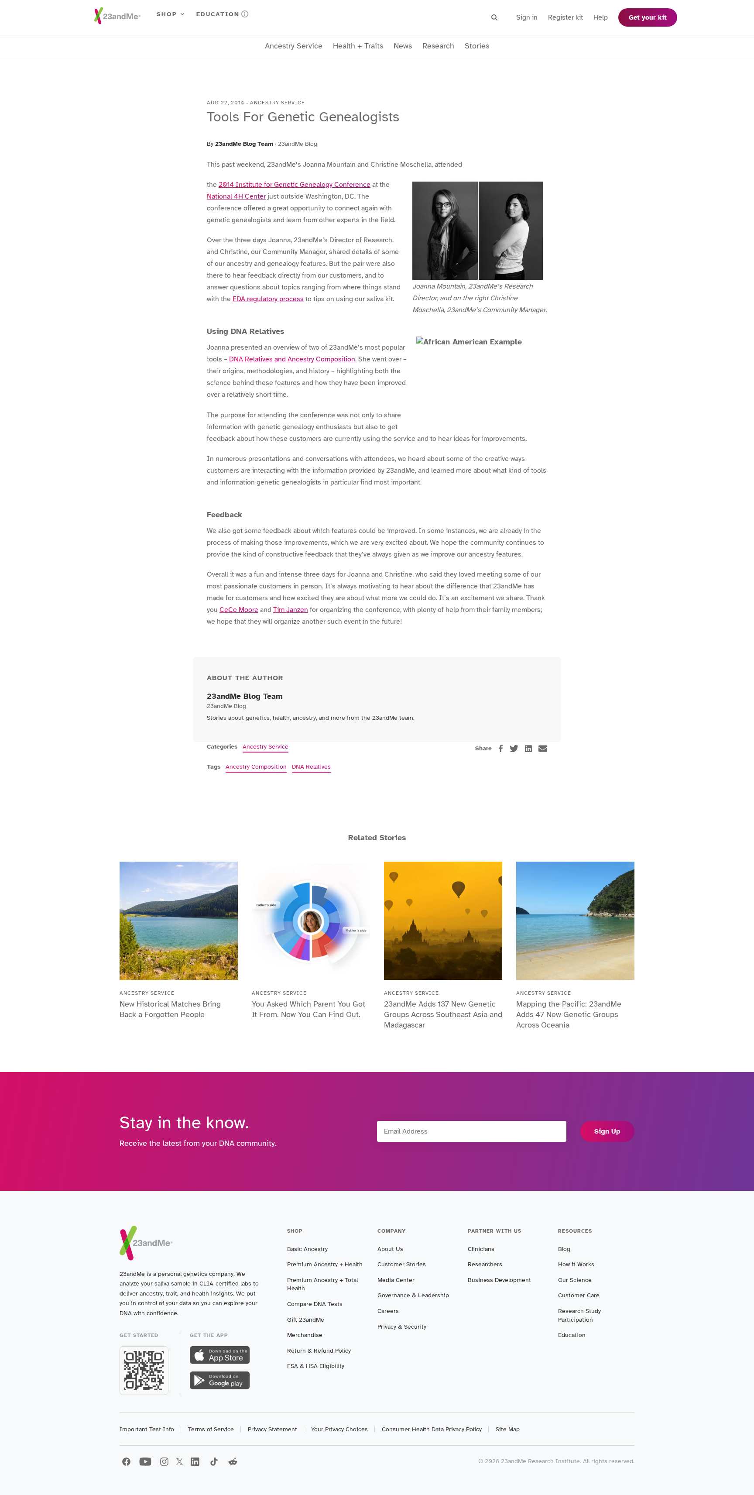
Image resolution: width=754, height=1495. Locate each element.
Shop (167, 14)
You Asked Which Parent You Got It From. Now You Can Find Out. (308, 1009)
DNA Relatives (311, 766)
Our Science (575, 1280)
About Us (390, 1249)
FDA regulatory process (268, 299)
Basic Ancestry (307, 1249)
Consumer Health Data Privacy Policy (432, 1429)
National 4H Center (236, 196)
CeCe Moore (238, 609)
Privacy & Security (401, 1326)
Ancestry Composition (256, 766)
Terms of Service (211, 1429)
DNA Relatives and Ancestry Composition (292, 359)
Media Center (396, 1280)
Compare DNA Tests (315, 1304)
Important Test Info (147, 1429)
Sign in (527, 17)
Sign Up (607, 1131)
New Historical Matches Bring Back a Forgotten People (170, 1009)
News (403, 46)
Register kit (565, 17)
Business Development (499, 1280)
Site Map (508, 1429)
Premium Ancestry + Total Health (322, 1284)
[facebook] (500, 748)
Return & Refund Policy (319, 1350)
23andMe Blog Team (244, 144)
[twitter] (514, 748)
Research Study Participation (579, 1315)
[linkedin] (528, 749)
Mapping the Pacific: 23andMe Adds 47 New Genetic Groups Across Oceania (568, 1014)
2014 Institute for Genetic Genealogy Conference (294, 184)
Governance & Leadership (413, 1295)
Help (600, 17)
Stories (477, 46)
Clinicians (481, 1249)
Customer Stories (401, 1264)
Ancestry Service (293, 46)
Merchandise (304, 1335)
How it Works (576, 1264)
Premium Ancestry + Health (325, 1264)
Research (438, 46)
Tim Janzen (290, 609)
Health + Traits (358, 46)
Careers (388, 1311)
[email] (542, 748)
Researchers (485, 1264)
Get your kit (648, 17)
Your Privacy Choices (339, 1429)
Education (218, 14)
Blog (564, 1249)
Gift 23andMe (305, 1319)
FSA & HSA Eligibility (315, 1366)
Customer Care (579, 1295)
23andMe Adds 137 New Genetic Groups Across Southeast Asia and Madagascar (443, 1014)
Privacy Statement (272, 1429)
